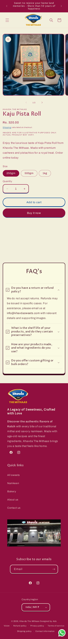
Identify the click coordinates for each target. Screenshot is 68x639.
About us (12, 499)
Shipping (7, 127)
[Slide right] (42, 102)
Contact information (45, 631)
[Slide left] (26, 102)
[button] (7, 20)
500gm (29, 173)
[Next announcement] (61, 6)
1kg (45, 173)
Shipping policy (24, 631)
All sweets (13, 475)
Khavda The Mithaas (29, 621)
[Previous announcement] (7, 6)
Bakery (11, 491)
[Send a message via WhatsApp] (62, 633)
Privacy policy (37, 626)
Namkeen (13, 483)
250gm (11, 173)
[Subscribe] (54, 569)
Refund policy (20, 626)
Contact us (13, 507)
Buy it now (34, 213)
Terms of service (56, 626)
